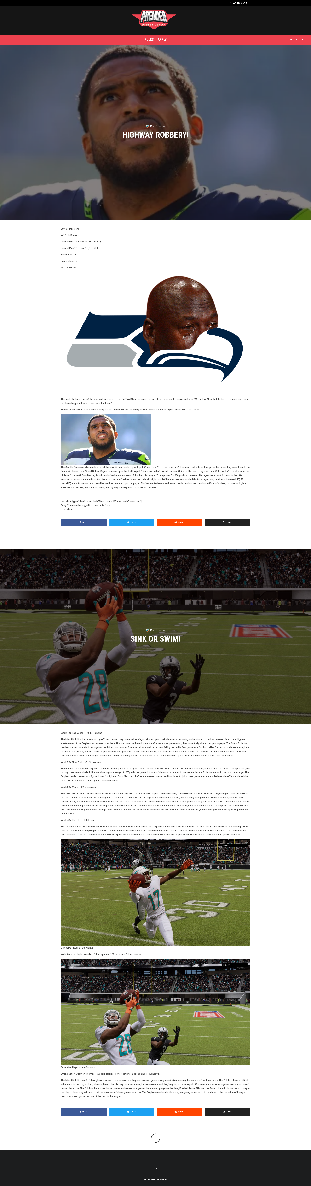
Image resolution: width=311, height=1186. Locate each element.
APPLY (162, 39)
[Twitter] (291, 40)
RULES (149, 39)
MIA (152, 126)
